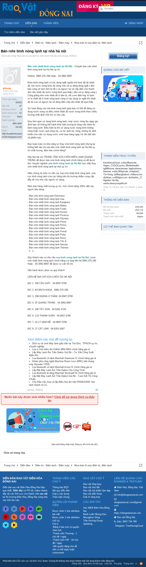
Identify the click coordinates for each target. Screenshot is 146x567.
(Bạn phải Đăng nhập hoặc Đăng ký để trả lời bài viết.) (74, 444)
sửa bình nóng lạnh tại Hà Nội (64, 163)
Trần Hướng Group (93, 520)
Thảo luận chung (60, 497)
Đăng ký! (123, 56)
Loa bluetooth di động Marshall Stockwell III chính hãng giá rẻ (64, 373)
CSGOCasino (118, 165)
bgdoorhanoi (135, 168)
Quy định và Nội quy (93, 563)
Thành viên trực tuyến (120, 155)
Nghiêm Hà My (111, 180)
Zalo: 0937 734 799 (127, 521)
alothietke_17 (135, 177)
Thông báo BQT (60, 487)
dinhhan (107, 177)
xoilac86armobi (128, 162)
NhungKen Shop (91, 517)
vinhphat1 (134, 171)
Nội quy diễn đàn (61, 490)
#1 (97, 390)
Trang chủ (11, 23)
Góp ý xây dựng (60, 493)
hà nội (19, 127)
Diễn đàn (31, 23)
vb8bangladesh (121, 174)
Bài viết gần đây (39, 32)
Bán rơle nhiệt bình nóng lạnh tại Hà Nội (50, 66)
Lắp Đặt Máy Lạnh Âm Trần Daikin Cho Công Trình (58, 370)
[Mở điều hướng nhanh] (140, 42)
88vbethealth (132, 165)
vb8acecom (136, 174)
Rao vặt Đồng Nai (126, 517)
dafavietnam (121, 168)
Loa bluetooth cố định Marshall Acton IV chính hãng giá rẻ (62, 367)
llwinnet (107, 171)
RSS (141, 563)
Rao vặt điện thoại (92, 493)
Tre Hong (108, 174)
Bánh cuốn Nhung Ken (94, 514)
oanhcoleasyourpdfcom (115, 183)
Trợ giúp (118, 563)
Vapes (106, 165)
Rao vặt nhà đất (91, 487)
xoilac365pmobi (120, 171)
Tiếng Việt (76, 563)
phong (65, 56)
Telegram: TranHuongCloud (129, 525)
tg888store (108, 168)
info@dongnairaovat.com (130, 494)
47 (20, 106)
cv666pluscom (119, 177)
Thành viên (50, 23)
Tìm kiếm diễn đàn (14, 32)
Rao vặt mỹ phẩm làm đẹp (96, 490)
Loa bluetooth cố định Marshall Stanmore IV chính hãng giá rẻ (64, 358)
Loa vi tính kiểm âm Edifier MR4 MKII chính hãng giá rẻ (61, 349)
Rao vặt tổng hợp (92, 484)
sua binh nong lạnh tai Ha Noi (72, 257)
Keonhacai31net (111, 162)
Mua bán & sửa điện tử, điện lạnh (33, 56)
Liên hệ (108, 563)
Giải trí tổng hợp (91, 497)
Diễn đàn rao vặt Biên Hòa (29, 561)
